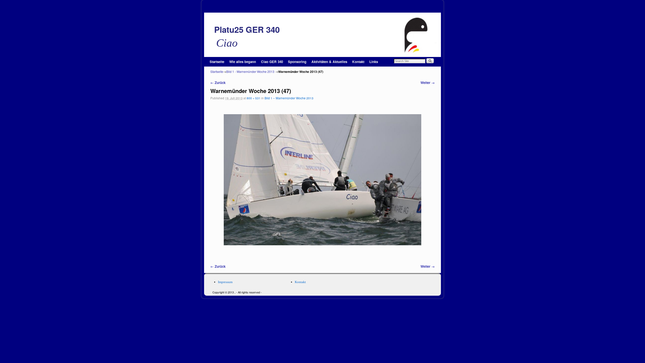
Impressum (225, 282)
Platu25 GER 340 (247, 29)
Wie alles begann (242, 61)
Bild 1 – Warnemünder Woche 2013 (289, 98)
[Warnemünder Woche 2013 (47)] (322, 179)
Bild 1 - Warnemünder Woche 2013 (250, 71)
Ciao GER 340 (272, 61)
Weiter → (428, 82)
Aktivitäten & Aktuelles (329, 61)
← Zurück (217, 82)
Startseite (217, 61)
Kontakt (358, 61)
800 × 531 (254, 98)
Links (373, 61)
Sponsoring (297, 61)
